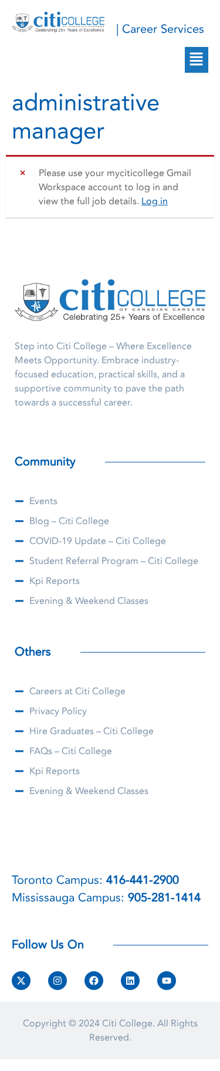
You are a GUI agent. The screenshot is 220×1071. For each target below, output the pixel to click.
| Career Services (160, 29)
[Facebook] (93, 980)
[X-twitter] (21, 980)
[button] (196, 60)
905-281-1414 (164, 898)
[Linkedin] (130, 980)
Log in (154, 201)
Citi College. (128, 1023)
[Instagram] (57, 980)
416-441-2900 (142, 880)
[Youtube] (166, 980)
